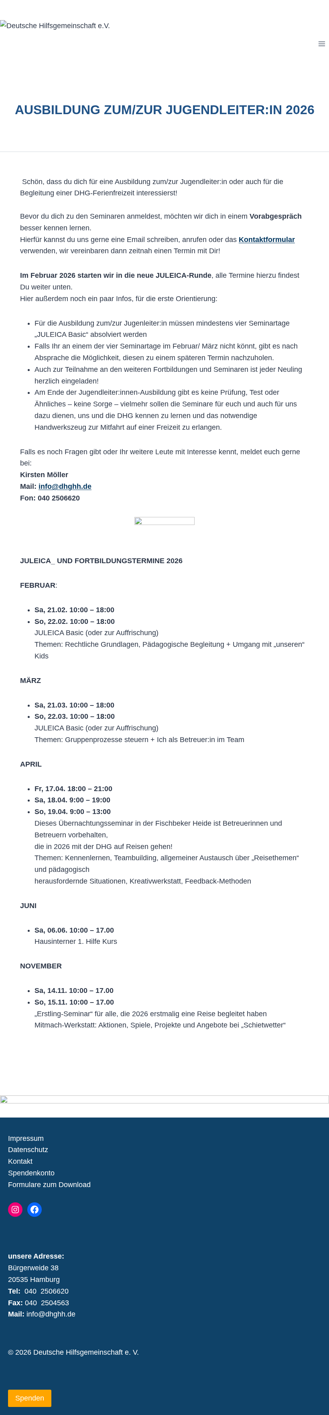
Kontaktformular (267, 240)
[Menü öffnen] (321, 44)
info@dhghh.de (65, 486)
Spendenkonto (31, 1173)
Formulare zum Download (49, 1185)
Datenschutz (28, 1150)
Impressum (26, 1138)
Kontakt (20, 1161)
